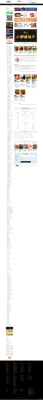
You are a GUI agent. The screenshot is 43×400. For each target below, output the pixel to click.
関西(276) (8, 291)
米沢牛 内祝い (29, 369)
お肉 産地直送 (31, 137)
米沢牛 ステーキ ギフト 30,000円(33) (10, 147)
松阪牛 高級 (7, 372)
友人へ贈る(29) (8, 311)
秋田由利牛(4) (8, 194)
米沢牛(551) (8, 118)
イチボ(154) (8, 266)
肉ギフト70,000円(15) (9, 53)
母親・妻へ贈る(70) (9, 306)
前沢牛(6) (8, 188)
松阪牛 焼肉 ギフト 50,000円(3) (9, 100)
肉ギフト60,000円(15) (9, 52)
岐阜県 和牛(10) (9, 286)
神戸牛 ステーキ (22, 365)
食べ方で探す (8, 197)
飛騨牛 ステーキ (15, 378)
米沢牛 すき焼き (29, 364)
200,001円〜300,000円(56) (10, 212)
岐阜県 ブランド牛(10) (10, 285)
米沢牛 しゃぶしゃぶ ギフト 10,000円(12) (10, 129)
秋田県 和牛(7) (9, 278)
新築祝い (26, 125)
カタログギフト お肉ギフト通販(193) (10, 64)
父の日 (25, 126)
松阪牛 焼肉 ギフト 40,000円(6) (9, 99)
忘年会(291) (8, 226)
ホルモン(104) (8, 201)
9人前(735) (8, 321)
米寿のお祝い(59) (8, 240)
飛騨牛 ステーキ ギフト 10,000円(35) (10, 179)
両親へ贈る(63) (8, 304)
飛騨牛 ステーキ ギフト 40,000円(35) (10, 184)
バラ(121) (8, 265)
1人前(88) (8, 314)
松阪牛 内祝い (7, 369)
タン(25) (8, 272)
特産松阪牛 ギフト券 (15, 367)
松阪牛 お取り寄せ (23, 137)
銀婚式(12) (8, 235)
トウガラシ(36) (8, 254)
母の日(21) (8, 231)
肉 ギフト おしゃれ (17, 134)
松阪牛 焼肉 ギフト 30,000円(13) (9, 97)
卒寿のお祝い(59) (8, 241)
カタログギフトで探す (9, 46)
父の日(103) (8, 232)
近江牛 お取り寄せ (8, 378)
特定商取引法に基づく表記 (8, 340)
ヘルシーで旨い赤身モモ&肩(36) (10, 270)
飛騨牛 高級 (14, 386)
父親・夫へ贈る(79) (9, 305)
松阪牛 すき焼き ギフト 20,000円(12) (10, 79)
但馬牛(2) (8, 193)
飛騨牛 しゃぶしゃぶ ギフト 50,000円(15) (10, 168)
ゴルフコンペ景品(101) (9, 247)
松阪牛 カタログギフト (8, 363)
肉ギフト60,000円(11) (9, 68)
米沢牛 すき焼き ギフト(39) (10, 119)
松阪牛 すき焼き (7, 364)
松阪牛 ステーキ (7, 365)
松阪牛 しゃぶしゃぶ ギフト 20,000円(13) (10, 88)
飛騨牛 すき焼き (15, 377)
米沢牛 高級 (29, 372)
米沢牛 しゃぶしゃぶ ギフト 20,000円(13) (10, 130)
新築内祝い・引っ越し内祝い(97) (10, 233)
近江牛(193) (8, 187)
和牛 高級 (16, 137)
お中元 (33, 126)
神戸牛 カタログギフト (23, 363)
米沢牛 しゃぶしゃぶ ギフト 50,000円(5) (10, 135)
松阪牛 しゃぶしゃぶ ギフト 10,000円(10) (10, 86)
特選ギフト (14, 4)
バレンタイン (18, 129)
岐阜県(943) (8, 284)
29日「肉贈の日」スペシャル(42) (10, 246)
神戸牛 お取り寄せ (22, 367)
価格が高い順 (29, 71)
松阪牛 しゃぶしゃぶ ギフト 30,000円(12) (10, 89)
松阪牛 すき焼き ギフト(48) (10, 76)
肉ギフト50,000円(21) (9, 51)
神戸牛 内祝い (22, 369)
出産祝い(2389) (8, 219)
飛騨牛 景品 (14, 382)
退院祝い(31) (8, 242)
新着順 (23, 71)
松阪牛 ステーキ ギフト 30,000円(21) (10, 105)
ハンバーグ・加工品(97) (9, 202)
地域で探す (8, 273)
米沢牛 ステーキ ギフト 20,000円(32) (10, 146)
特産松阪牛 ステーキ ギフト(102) (10, 114)
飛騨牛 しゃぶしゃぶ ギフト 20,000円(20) (10, 164)
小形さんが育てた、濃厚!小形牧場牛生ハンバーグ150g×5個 (16, 52)
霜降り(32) (8, 259)
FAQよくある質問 (15, 392)
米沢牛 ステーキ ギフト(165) (9, 143)
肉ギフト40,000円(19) (9, 70)
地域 (6, 391)
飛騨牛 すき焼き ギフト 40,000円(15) (10, 158)
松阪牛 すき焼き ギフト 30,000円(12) (10, 80)
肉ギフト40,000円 (30, 378)
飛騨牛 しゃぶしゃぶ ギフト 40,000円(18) (10, 167)
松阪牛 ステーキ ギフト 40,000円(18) (10, 107)
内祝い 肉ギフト (22, 377)
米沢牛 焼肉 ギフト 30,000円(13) (9, 140)
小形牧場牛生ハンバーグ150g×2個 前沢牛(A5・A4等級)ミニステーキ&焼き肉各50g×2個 (30, 52)
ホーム (15, 28)
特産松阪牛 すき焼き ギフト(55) (10, 111)
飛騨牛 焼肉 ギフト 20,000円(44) (9, 172)
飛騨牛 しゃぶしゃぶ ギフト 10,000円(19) (10, 162)
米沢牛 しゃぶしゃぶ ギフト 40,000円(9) (10, 133)
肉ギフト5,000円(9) (9, 47)
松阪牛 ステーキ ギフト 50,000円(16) (10, 108)
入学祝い (26, 129)
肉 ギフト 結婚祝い (30, 134)
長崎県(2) (8, 302)
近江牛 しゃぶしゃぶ (8, 377)
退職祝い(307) (8, 220)
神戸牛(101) (8, 117)
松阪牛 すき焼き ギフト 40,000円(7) (10, 82)
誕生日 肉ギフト (22, 378)
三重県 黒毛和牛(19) (10, 290)
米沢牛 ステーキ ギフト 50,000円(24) (10, 150)
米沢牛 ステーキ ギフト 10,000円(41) (10, 144)
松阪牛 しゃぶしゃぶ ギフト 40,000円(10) (10, 91)
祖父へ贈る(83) (8, 307)
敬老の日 (33, 129)
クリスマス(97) (8, 224)
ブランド (17, 4)
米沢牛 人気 (29, 371)
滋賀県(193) (8, 292)
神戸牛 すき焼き (22, 364)
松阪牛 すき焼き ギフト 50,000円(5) (10, 83)
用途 (23, 4)
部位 (25, 4)
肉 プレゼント (22, 380)
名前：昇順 (32, 71)
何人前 (32, 4)
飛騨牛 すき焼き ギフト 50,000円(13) (10, 159)
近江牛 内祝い (7, 380)
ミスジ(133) (8, 268)
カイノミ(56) (8, 255)
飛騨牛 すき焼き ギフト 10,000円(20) (10, 153)
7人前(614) (8, 319)
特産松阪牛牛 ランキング (15, 372)
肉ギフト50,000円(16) (9, 69)
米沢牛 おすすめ (29, 370)
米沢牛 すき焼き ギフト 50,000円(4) (10, 126)
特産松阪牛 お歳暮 (15, 370)
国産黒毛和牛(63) (8, 189)
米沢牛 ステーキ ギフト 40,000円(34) (10, 149)
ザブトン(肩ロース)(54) (9, 253)
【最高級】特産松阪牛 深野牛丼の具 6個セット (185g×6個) (35, 150)
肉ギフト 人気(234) (9, 60)
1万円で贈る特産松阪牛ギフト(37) (10, 58)
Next (37, 146)
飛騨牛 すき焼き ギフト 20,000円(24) (10, 155)
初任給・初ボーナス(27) (9, 230)
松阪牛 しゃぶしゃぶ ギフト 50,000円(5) (10, 92)
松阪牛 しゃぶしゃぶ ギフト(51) (10, 85)
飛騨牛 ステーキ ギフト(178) (9, 178)
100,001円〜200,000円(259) (10, 211)
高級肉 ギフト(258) (9, 59)
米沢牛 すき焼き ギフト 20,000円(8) (10, 122)
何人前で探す (8, 313)
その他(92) (8, 204)
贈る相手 (29, 4)
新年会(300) (8, 225)
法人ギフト (35, 4)
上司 (25, 119)
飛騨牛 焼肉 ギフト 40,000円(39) (9, 175)
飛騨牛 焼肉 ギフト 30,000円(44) (9, 173)
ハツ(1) (7, 260)
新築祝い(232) (8, 234)
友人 (33, 119)
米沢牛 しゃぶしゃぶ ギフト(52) (10, 127)
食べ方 (19, 4)
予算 (21, 4)
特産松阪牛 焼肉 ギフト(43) (10, 115)
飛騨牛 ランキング (15, 385)
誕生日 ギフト (27, 137)
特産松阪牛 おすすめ (15, 371)
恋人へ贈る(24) (8, 312)
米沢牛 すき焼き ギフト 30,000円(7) (10, 123)
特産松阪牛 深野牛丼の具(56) (9, 116)
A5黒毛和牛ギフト (18, 113)
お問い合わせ (7, 339)
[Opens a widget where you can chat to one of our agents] (40, 399)
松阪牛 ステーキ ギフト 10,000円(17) (10, 103)
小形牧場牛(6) (8, 195)
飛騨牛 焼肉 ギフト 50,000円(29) (9, 176)
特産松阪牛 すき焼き (15, 364)
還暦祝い (33, 125)
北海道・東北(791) (9, 274)
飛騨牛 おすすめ (15, 384)
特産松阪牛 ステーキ (15, 365)
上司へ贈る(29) (8, 310)
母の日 (18, 126)
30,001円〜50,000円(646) (9, 209)
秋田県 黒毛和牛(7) (10, 279)
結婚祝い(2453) (8, 218)
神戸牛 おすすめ (22, 370)
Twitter (22, 390)
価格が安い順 (26, 71)
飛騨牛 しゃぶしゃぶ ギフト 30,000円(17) (10, 165)
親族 (18, 119)
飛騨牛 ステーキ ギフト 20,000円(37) (10, 181)
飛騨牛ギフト (25, 113)
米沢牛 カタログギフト (30, 363)
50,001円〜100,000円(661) (10, 210)
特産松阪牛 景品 (15, 369)
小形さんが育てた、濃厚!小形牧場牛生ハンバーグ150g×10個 (26, 52)
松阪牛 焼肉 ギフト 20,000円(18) (9, 96)
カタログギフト (10, 4)
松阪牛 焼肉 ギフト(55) (9, 93)
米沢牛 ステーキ (29, 365)
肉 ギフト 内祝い (25, 134)
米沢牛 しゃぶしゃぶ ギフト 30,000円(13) (10, 132)
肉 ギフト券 (21, 134)
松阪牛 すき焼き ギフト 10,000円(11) (10, 77)
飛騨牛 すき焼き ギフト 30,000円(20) (10, 156)
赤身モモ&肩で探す (9, 325)
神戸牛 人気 (22, 371)
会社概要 (14, 391)
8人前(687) (8, 320)
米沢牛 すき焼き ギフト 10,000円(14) (10, 120)
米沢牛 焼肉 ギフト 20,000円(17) (9, 139)
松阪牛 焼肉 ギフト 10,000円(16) (9, 94)
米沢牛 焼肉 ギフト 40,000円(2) (9, 141)
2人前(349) (8, 315)
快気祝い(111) (8, 243)
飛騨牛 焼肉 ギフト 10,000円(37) (9, 170)
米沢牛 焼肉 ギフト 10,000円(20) (9, 137)
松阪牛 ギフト (19, 137)
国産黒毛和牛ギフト (33, 113)
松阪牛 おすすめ (7, 370)
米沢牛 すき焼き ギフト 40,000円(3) (10, 124)
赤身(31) (8, 271)
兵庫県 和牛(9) (9, 298)
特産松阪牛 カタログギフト (16, 363)
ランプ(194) (8, 267)
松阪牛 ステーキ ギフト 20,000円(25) (10, 104)
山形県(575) (8, 280)
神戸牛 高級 (22, 372)
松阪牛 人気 (7, 371)
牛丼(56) (8, 203)
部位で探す (8, 249)
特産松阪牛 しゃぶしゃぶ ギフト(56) (10, 112)
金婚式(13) (8, 236)
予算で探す (8, 205)
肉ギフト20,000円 (30, 377)
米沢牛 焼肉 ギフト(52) (9, 136)
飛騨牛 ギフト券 (15, 380)
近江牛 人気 (7, 382)
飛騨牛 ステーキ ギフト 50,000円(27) (10, 185)
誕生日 (18, 125)
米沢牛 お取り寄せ (30, 367)
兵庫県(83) (8, 296)
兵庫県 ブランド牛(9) (10, 297)
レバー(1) (8, 261)
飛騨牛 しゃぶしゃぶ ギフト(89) (10, 161)
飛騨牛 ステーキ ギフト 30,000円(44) (10, 182)
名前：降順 (35, 71)
